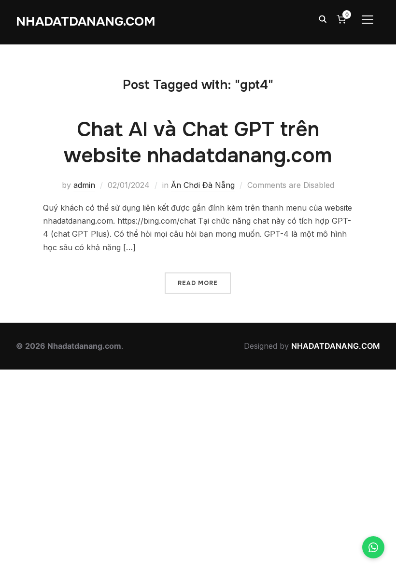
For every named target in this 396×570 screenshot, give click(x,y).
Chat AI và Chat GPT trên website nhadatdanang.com (198, 142)
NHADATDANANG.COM (86, 21)
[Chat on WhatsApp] (373, 547)
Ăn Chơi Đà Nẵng (203, 185)
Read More (198, 283)
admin (84, 185)
